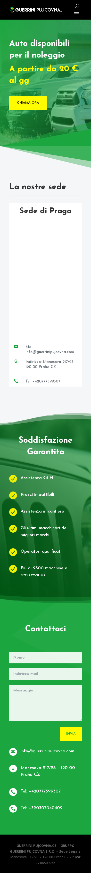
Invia (71, 734)
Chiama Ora (28, 103)
